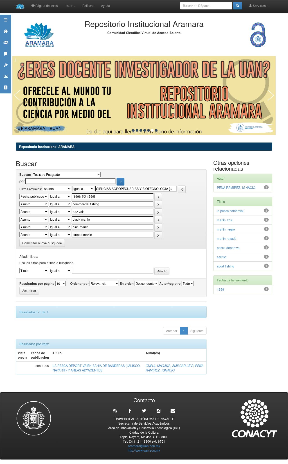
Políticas (88, 5)
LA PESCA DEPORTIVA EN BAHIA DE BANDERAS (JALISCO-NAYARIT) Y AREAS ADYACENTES (97, 367)
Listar (69, 5)
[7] (156, 130)
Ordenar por (79, 283)
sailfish (222, 257)
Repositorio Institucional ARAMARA (46, 146)
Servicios (259, 5)
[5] (148, 130)
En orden (127, 283)
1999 (220, 289)
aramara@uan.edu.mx (144, 446)
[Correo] (172, 410)
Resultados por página (36, 283)
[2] (137, 130)
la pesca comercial (230, 210)
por (22, 181)
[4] (144, 130)
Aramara (5, 36)
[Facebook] (129, 410)
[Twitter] (144, 410)
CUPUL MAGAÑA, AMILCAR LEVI (169, 365)
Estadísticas (5, 81)
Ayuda (105, 5)
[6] (152, 130)
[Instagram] (158, 410)
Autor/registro (170, 283)
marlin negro (226, 229)
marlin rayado (226, 238)
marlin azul (224, 220)
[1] (133, 130)
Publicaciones (5, 59)
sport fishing (225, 266)
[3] (141, 130)
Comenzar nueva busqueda (42, 243)
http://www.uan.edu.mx (144, 450)
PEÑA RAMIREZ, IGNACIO (174, 367)
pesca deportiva (228, 247)
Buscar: (25, 174)
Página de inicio (46, 5)
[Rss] (115, 410)
